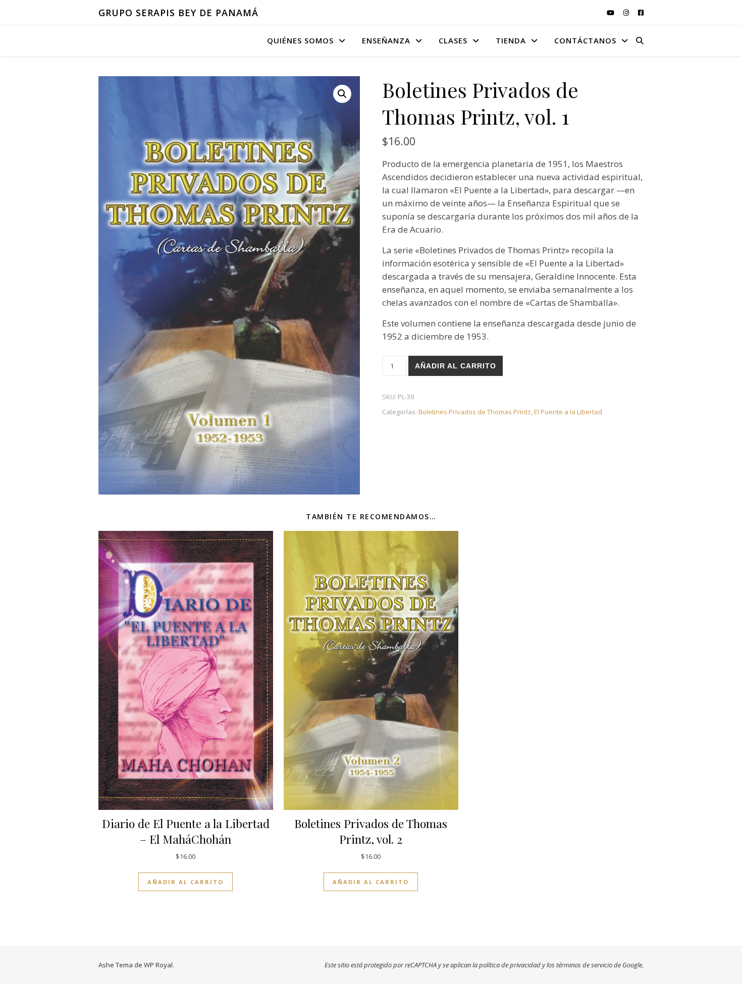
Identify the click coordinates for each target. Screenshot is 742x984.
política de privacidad (510, 964)
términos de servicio (584, 964)
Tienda (511, 40)
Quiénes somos (300, 40)
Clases (453, 40)
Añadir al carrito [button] (185, 882)
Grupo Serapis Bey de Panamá (178, 13)
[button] (342, 94)
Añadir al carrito (455, 366)
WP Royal (158, 964)
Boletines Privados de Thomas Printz (474, 411)
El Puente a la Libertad (568, 411)
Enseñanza (386, 40)
